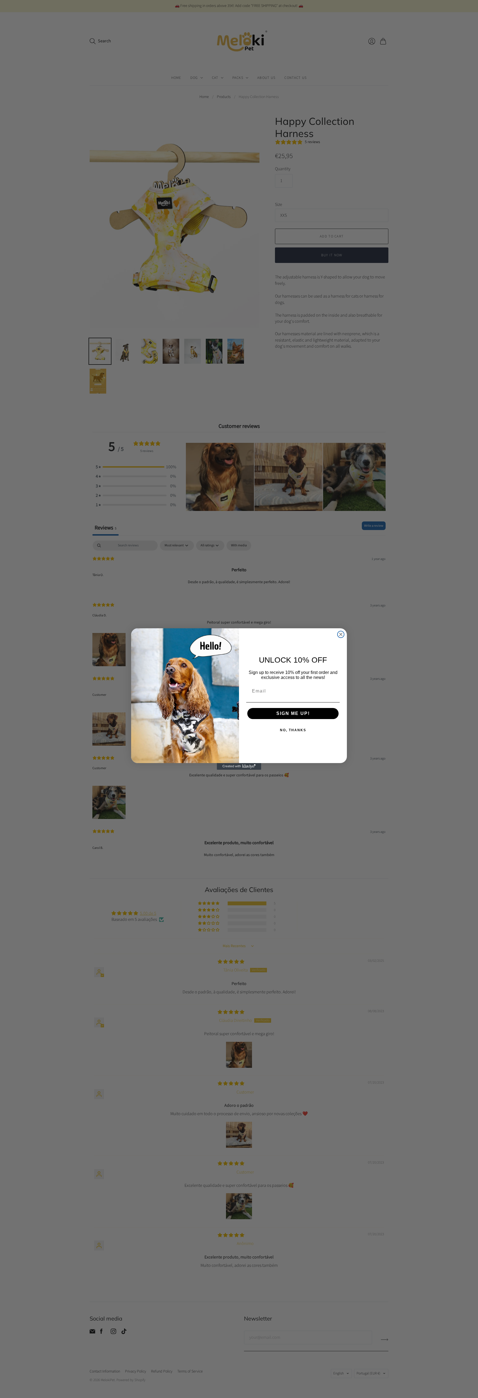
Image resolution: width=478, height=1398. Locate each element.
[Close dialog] (340, 634)
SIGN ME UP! (293, 713)
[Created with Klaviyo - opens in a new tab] (239, 766)
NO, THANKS (293, 730)
